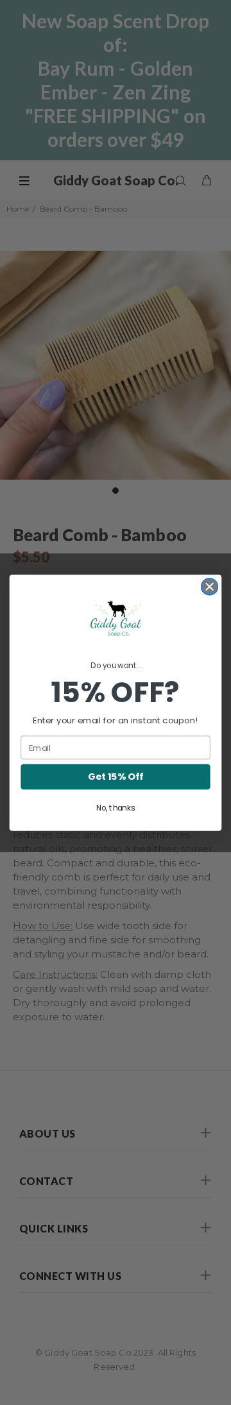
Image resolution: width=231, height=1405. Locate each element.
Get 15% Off (115, 777)
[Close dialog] (209, 586)
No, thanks (115, 807)
